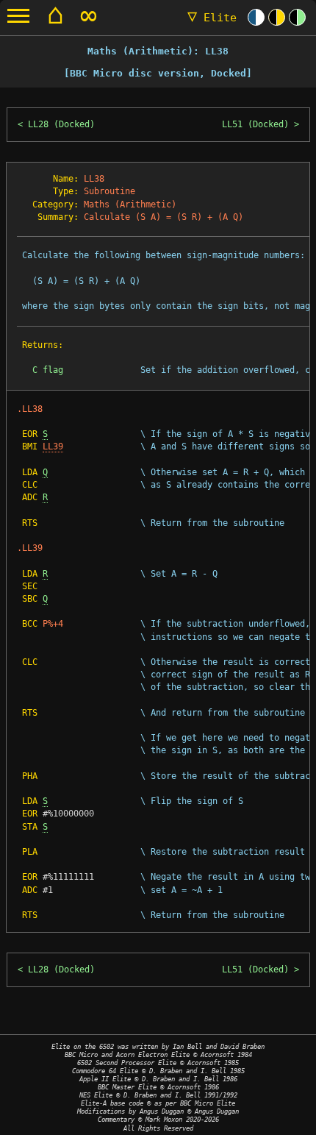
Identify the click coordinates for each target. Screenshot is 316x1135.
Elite (212, 17)
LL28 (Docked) (61, 124)
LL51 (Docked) (255, 124)
